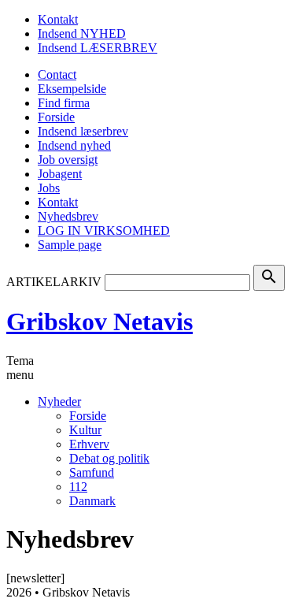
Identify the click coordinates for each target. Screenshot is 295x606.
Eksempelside (72, 88)
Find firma (64, 103)
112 (78, 486)
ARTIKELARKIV (53, 281)
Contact (57, 74)
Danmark (92, 500)
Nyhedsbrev (68, 216)
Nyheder (59, 401)
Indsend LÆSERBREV (97, 47)
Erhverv (89, 444)
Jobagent (60, 173)
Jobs (49, 188)
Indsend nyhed (74, 145)
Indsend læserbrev (83, 131)
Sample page (69, 244)
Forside (56, 117)
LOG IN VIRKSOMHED (104, 230)
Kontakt (58, 19)
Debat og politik (109, 458)
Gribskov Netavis (99, 321)
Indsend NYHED (82, 33)
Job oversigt (68, 159)
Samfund (91, 472)
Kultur (85, 430)
